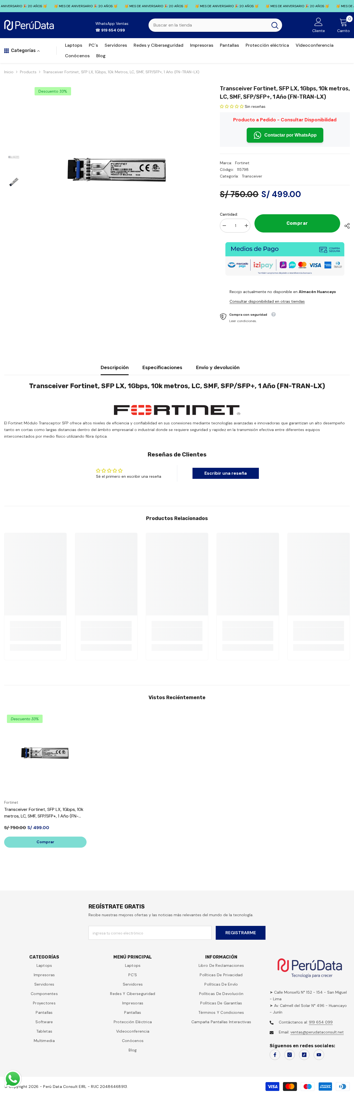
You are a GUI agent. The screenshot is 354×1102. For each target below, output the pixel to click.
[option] (117, 170)
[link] (35, 634)
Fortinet (242, 162)
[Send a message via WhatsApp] (13, 1079)
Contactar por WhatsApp (290, 135)
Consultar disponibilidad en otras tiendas (267, 301)
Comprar (297, 223)
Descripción (115, 367)
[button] (232, 106)
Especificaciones (162, 367)
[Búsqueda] (215, 25)
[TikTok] (304, 1054)
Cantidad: (229, 214)
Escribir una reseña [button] (225, 473)
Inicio (9, 71)
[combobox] (208, 25)
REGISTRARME (240, 933)
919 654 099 (321, 1022)
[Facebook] (275, 1054)
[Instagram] (289, 1054)
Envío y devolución (218, 367)
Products (28, 71)
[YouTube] (319, 1054)
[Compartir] (345, 226)
